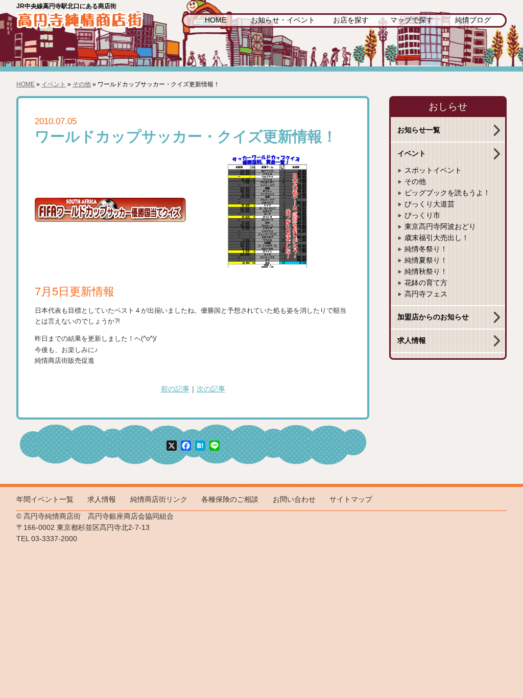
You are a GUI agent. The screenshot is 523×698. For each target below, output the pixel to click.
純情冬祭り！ (426, 249)
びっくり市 (422, 215)
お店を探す (351, 20)
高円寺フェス (426, 294)
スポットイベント (433, 170)
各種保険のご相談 (229, 499)
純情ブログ (473, 20)
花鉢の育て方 (426, 283)
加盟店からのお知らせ (433, 317)
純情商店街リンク (158, 499)
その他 (82, 84)
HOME (215, 20)
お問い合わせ (294, 499)
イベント (53, 84)
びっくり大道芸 (430, 204)
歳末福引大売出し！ (437, 238)
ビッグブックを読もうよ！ (447, 193)
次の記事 (211, 389)
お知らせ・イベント (283, 20)
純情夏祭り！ (426, 260)
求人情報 (411, 340)
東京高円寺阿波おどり (440, 226)
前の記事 (175, 389)
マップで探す (411, 20)
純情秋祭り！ (426, 271)
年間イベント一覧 (45, 499)
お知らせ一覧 (418, 130)
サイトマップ (350, 499)
